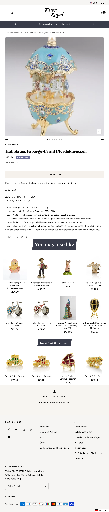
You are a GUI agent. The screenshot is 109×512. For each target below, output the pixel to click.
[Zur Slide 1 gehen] (47, 139)
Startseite (44, 426)
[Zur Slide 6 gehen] (59, 139)
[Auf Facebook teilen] (14, 237)
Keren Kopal (11, 145)
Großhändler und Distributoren (88, 453)
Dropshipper (80, 448)
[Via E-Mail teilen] (26, 237)
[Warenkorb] (102, 13)
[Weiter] (102, 139)
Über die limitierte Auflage (87, 437)
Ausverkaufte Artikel (19, 32)
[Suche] (12, 13)
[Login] (102, 3)
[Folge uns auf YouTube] (9, 437)
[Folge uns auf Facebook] (9, 429)
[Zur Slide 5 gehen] (56, 139)
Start (7, 32)
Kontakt (43, 437)
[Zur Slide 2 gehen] (49, 139)
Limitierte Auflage (48, 432)
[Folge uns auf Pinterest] (31, 429)
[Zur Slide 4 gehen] (54, 139)
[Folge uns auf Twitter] (16, 429)
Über (42, 442)
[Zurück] (6, 139)
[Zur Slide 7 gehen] (61, 139)
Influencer (79, 458)
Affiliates (78, 442)
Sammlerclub (80, 426)
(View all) (65, 343)
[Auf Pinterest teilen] (17, 237)
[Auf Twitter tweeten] (22, 237)
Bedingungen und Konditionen (54, 448)
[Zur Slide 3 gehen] (52, 139)
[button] (102, 510)
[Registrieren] (45, 486)
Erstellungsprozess (83, 432)
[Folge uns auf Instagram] (23, 429)
